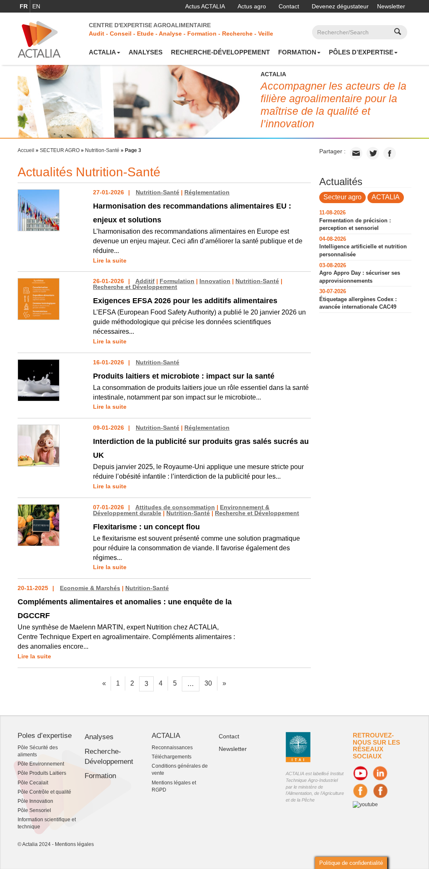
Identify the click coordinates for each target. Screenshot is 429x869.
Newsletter (391, 6)
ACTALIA (102, 52)
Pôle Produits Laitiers (42, 773)
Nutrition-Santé (102, 150)
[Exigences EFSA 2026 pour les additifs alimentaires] (38, 298)
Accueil (26, 150)
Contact (289, 6)
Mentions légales (74, 844)
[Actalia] (39, 39)
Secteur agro (342, 197)
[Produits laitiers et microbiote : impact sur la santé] (38, 379)
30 (208, 683)
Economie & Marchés (90, 588)
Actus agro (252, 6)
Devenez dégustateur (340, 6)
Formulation (177, 281)
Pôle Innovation (35, 801)
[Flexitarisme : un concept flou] (38, 524)
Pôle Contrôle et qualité (44, 792)
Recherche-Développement (220, 52)
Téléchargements (171, 757)
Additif (145, 281)
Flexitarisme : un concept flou (146, 527)
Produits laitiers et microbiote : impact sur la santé (183, 376)
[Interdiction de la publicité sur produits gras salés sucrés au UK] (38, 445)
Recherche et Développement (135, 287)
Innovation (214, 281)
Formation (297, 52)
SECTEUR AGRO (60, 150)
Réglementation (207, 192)
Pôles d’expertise (361, 52)
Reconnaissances (172, 747)
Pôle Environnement (41, 764)
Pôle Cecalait (33, 783)
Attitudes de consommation (175, 507)
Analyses (146, 52)
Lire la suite (110, 260)
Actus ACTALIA (205, 6)
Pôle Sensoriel (34, 810)
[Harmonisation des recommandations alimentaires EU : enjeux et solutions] (38, 209)
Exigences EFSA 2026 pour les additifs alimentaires (185, 301)
